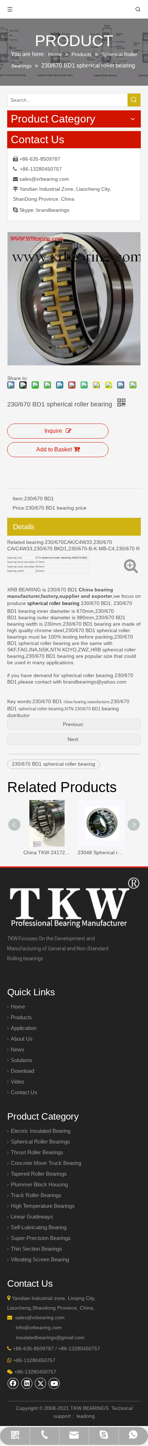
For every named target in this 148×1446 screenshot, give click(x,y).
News (17, 1049)
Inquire (53, 431)
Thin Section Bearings (36, 1249)
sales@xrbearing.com (44, 179)
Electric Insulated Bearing (40, 1131)
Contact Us (24, 1092)
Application (23, 1028)
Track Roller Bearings (36, 1195)
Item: (18, 498)
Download (22, 1071)
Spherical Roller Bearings (40, 1142)
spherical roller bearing (54, 603)
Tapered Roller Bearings (39, 1174)
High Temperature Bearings (43, 1206)
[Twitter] (40, 1383)
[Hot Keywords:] (134, 100)
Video (17, 1082)
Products (21, 1017)
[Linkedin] (27, 1383)
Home (18, 1007)
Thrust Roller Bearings (37, 1152)
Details (23, 527)
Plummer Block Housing (39, 1184)
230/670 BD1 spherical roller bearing (53, 764)
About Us (22, 1039)
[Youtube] (54, 1383)
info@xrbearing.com (39, 1327)
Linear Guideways (32, 1217)
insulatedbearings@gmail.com (50, 1337)
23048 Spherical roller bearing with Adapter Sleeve (101, 852)
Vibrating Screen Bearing (40, 1259)
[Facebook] (13, 1383)
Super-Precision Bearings (41, 1238)
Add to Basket (54, 449)
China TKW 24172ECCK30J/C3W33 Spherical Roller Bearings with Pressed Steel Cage (46, 852)
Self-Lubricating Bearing (38, 1227)
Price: (19, 508)
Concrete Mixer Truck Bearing (46, 1163)
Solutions (21, 1060)
